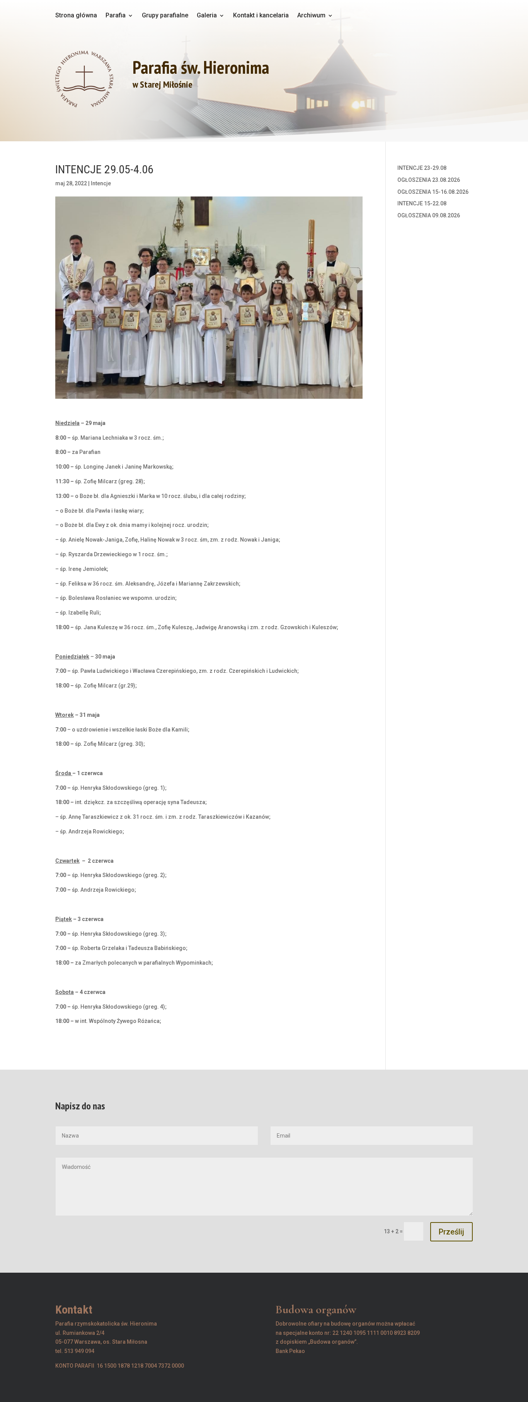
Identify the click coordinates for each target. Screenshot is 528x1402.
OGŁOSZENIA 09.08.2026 (428, 215)
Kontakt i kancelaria (261, 16)
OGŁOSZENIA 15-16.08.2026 (432, 192)
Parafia (116, 16)
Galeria (207, 16)
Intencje (101, 183)
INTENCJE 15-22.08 (421, 203)
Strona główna (76, 16)
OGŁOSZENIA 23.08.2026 (428, 180)
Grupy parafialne (165, 16)
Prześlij (451, 1231)
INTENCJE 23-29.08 (421, 168)
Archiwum (311, 16)
